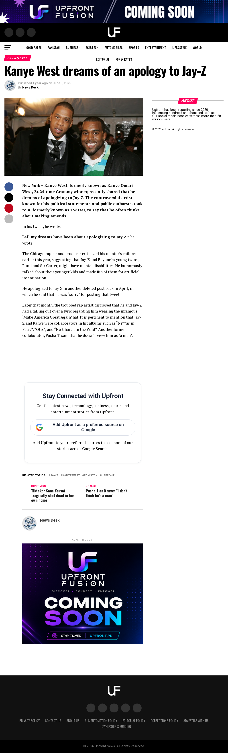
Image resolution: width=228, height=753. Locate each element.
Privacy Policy (29, 720)
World (197, 47)
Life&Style (179, 47)
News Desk (30, 87)
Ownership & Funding (116, 726)
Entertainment (155, 47)
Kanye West (71, 475)
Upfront (108, 475)
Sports (134, 47)
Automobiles (113, 47)
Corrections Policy (164, 720)
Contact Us (53, 720)
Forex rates (124, 59)
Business (72, 47)
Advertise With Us (196, 720)
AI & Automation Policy (101, 720)
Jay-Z (54, 475)
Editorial (102, 59)
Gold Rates (33, 47)
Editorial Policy (133, 720)
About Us (73, 720)
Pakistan (54, 47)
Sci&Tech (92, 47)
